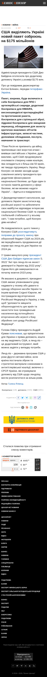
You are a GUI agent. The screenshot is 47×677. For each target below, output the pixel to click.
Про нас (5, 481)
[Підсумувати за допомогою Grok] (35, 407)
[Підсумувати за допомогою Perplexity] (31, 407)
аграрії (4, 630)
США (38, 390)
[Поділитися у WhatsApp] (30, 397)
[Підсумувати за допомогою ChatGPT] (22, 407)
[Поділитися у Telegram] (26, 397)
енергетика (6, 615)
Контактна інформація (11, 485)
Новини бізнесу (8, 511)
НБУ (3, 611)
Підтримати (6, 489)
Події (3, 525)
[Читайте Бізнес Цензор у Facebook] (13, 665)
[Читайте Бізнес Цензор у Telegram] (21, 665)
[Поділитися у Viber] (35, 397)
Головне (5, 559)
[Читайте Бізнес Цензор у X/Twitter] (17, 665)
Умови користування (10, 496)
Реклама (5, 492)
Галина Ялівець (16, 384)
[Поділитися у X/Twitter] (22, 397)
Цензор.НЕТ (6, 517)
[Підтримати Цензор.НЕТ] (23, 430)
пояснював (15, 333)
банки (4, 584)
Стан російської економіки (13, 595)
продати (6, 460)
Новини (6, 25)
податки (5, 607)
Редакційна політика (10, 504)
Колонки (5, 570)
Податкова (6, 580)
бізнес (4, 600)
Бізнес (4, 552)
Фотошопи (6, 540)
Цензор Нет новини (10, 507)
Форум (4, 547)
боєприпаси (9, 390)
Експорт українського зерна (14, 588)
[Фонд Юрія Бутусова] (23, 419)
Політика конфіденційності (13, 500)
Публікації (5, 567)
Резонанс (5, 528)
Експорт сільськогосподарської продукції (20, 591)
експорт (5, 603)
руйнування (6, 626)
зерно (4, 637)
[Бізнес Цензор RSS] (34, 665)
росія (3, 622)
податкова (6, 618)
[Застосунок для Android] (25, 665)
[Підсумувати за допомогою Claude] (26, 407)
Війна (15, 25)
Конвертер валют (11, 456)
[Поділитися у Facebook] (18, 397)
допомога (25, 390)
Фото (3, 532)
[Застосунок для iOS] (29, 665)
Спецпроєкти (7, 563)
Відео (3, 536)
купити (12, 460)
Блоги (4, 543)
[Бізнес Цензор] (14, 3)
